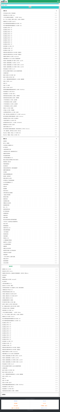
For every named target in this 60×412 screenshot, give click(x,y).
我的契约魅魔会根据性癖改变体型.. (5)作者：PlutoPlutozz (14, 89)
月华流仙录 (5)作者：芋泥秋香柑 (9, 13)
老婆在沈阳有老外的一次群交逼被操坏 (10, 167)
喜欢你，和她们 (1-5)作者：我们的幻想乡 (10, 304)
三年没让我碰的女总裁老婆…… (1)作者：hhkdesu (12, 17)
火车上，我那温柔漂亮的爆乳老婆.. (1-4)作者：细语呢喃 (13, 79)
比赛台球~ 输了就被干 (7, 252)
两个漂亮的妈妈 (6, 211)
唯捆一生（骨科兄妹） (16, 408)
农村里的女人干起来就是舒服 (8, 180)
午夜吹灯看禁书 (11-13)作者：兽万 (9, 120)
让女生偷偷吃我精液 (7, 244)
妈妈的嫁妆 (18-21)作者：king (9, 15)
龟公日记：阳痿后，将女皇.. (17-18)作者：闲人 (12, 132)
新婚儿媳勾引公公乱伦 (7, 178)
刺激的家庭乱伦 (6, 163)
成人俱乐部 (5, 147)
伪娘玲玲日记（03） (7, 227)
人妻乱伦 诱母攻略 (6, 194)
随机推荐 (11, 266)
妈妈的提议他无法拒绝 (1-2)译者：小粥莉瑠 (11, 95)
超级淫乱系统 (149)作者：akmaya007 (9, 279)
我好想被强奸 (5, 260)
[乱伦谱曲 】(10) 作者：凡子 (8, 46)
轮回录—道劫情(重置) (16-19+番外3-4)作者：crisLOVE (13, 64)
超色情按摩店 (5, 225)
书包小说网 (16, 405)
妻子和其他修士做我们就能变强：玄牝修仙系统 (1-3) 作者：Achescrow (16, 128)
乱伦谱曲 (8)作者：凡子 (7, 42)
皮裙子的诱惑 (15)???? (7, 126)
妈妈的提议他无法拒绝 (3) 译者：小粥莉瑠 (11, 97)
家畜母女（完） (6, 238)
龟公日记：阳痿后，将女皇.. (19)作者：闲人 (11, 134)
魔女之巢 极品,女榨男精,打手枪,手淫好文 (10, 159)
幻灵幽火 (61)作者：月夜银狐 (8, 110)
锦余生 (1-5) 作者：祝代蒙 (8, 108)
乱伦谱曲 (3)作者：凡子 (7, 31)
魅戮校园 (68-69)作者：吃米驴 (9, 124)
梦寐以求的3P (6, 258)
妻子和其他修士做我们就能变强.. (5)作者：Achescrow (13, 116)
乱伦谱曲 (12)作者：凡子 (8, 50)
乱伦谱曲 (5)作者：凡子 (7, 35)
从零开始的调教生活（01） (8, 157)
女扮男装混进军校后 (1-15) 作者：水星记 (11, 112)
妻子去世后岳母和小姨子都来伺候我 (10, 219)
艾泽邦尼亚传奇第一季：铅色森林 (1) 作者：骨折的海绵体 (13, 287)
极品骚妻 (5, 188)
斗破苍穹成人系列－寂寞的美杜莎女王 (10, 151)
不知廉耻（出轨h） (44, 405)
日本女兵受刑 (5, 262)
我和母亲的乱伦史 (6, 209)
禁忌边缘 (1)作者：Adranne (7, 271)
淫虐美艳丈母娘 (6, 200)
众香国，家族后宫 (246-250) (7, 297)
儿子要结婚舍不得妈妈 (7, 240)
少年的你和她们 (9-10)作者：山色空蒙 (10, 103)
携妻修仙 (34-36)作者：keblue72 (9, 21)
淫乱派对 (5, 186)
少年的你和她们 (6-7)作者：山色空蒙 (10, 99)
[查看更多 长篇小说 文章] (56, 11)
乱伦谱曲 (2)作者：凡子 (7, 29)
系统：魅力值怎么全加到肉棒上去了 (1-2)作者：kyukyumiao (14, 114)
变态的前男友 (5, 184)
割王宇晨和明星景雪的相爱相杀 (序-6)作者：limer (12, 23)
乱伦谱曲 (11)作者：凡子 (7, 48)
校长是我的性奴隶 (6, 155)
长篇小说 (5, 10)
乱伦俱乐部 (5, 165)
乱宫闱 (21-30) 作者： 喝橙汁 (7, 285)
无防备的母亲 (4, 368)
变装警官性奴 (5, 213)
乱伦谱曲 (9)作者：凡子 (7, 44)
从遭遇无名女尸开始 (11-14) (7, 289)
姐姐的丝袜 (5, 198)
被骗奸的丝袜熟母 (6, 153)
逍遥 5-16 (5, 83)
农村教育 (5, 172)
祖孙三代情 (5, 223)
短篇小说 (5, 138)
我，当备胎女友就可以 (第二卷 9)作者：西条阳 (10, 306)
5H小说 (44, 403)
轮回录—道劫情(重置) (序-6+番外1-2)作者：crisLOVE (13, 60)
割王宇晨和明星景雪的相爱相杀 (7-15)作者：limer (12, 25)
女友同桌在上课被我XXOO (8, 145)
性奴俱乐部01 (5, 233)
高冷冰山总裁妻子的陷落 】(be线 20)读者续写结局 (12, 70)
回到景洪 (5, 141)
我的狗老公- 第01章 (7, 161)
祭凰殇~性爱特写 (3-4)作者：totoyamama (11, 56)
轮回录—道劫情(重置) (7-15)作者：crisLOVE (11, 62)
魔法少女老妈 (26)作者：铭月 (8, 77)
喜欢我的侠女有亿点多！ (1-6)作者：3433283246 (12, 122)
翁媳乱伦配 (5, 215)
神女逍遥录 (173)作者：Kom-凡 (9, 68)
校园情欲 (4, 277)
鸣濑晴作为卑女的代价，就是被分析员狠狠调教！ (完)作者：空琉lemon (15, 273)
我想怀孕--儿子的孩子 (7, 242)
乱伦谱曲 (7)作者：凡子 (6, 335)
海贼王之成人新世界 (7, 248)
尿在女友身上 (5, 190)
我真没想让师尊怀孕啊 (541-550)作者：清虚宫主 (12, 52)
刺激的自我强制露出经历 (7, 174)
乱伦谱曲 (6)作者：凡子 (7, 37)
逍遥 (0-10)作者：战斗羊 (8, 87)
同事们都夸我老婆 (6, 229)
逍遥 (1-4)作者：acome (7, 81)
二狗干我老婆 (5, 231)
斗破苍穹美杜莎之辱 (7, 149)
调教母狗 (5, 246)
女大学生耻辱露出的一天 (7, 182)
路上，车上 (5, 207)
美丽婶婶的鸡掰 (6, 205)
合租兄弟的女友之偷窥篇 (7, 192)
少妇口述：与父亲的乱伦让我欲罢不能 (10, 221)
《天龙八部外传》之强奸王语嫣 (9, 256)
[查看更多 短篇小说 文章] (56, 139)
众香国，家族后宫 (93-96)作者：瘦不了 (9, 293)
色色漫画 (15, 403)
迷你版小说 (32, 398)
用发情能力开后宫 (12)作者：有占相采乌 (10, 118)
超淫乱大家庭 (5, 196)
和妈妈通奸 (5, 254)
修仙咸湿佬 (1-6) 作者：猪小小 (9, 91)
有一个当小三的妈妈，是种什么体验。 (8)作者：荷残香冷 (13, 19)
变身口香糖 (5, 217)
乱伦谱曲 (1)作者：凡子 (7, 27)
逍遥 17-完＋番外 (6, 85)
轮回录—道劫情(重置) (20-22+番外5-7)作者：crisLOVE (13, 66)
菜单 (59, 1)
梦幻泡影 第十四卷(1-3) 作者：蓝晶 (8, 302)
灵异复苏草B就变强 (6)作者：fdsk (8, 291)
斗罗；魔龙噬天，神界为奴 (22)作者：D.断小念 (12, 130)
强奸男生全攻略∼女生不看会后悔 (9, 250)
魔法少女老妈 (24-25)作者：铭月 (9, 75)
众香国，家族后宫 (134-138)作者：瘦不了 (10, 295)
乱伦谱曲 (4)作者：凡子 (7, 33)
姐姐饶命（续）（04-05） (6, 269)
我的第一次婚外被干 (7, 176)
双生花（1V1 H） (44, 408)
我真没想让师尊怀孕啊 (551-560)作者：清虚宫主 (12, 54)
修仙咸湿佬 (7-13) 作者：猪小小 (9, 93)
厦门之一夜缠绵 (6, 143)
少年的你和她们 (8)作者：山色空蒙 (9, 101)
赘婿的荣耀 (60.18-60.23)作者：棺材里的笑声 (11, 58)
